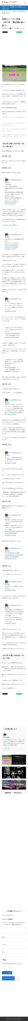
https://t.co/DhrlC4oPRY (17, 531)
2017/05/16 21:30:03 (10, 311)
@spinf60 (18, 90)
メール (4, 944)
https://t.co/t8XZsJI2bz (11, 533)
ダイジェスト (22, 28)
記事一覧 (7, 749)
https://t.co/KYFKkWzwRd (11, 247)
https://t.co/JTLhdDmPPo (16, 412)
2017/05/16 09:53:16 (10, 204)
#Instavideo (8, 531)
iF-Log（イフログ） (10, 2)
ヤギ (9, 745)
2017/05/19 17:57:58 (10, 558)
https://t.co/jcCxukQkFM (11, 202)
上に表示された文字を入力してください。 (13, 963)
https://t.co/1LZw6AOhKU (11, 245)
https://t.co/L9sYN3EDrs (12, 557)
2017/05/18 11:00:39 (10, 463)
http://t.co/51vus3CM (10, 367)
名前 (3, 937)
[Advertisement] (14, 49)
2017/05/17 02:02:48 (10, 414)
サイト (3, 952)
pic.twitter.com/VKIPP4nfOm (12, 333)
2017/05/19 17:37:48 (10, 535)
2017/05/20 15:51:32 (10, 623)
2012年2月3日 (14, 371)
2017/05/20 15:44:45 (10, 590)
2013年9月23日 (15, 337)
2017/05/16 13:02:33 (10, 249)
